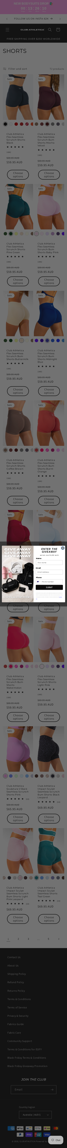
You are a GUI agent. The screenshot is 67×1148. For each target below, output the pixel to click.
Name (38, 558)
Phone (39, 577)
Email (38, 568)
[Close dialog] (63, 548)
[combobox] (38, 581)
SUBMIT (49, 587)
